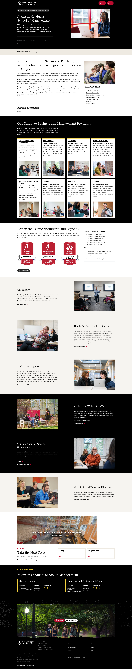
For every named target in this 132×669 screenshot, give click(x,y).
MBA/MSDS (72, 181)
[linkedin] (50, 588)
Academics (24, 10)
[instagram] (47, 588)
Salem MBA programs (33, 93)
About (92, 644)
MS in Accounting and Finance (81, 52)
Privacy (69, 650)
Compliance (70, 654)
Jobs (92, 650)
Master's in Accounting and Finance (28, 182)
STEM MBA (93, 52)
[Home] (19, 10)
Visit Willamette (72, 620)
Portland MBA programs (47, 93)
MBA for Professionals (58, 52)
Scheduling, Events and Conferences (76, 657)
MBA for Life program (42, 91)
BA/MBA (96, 181)
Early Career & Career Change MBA (43, 52)
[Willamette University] (27, 3)
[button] (57, 530)
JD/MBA (46, 181)
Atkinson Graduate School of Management (23, 52)
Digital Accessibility (72, 647)
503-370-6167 (37, 588)
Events (92, 647)
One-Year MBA (68, 52)
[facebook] (44, 588)
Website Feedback (72, 644)
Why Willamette (25, 270)
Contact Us (60, 620)
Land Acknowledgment (96, 654)
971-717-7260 (86, 588)
